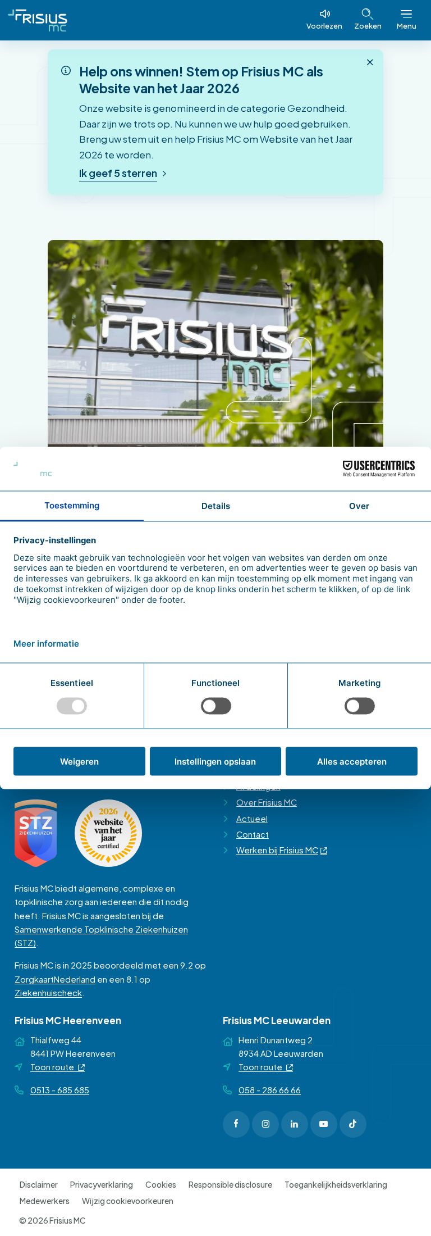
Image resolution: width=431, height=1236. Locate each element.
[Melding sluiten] (370, 62)
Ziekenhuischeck (48, 993)
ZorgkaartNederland (55, 979)
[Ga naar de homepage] (37, 20)
